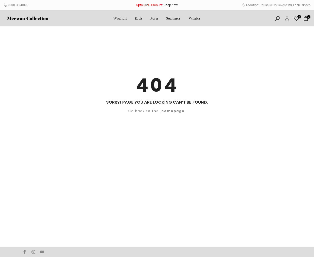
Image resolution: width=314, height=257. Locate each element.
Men (154, 18)
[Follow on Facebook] (25, 252)
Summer (173, 18)
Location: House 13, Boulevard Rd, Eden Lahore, (278, 5)
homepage (173, 111)
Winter (195, 18)
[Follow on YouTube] (42, 252)
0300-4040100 (18, 5)
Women (120, 18)
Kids (138, 18)
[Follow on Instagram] (33, 252)
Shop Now (171, 5)
